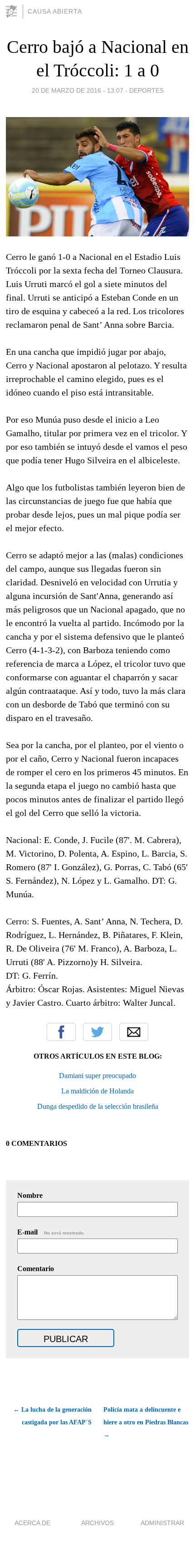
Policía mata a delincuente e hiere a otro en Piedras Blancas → (145, 1422)
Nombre (30, 1195)
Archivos (97, 1522)
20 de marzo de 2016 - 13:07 (77, 90)
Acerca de (32, 1522)
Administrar (162, 1522)
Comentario (35, 1268)
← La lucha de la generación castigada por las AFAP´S (52, 1416)
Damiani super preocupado (97, 1075)
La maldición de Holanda (97, 1091)
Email (133, 1032)
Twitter (97, 1032)
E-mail (51, 1232)
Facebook (61, 1032)
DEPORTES (146, 90)
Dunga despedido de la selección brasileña (97, 1106)
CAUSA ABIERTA (55, 11)
